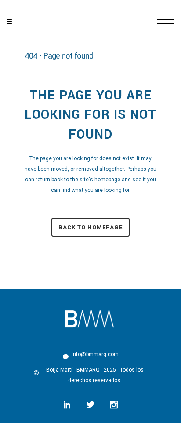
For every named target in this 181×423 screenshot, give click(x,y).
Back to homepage (90, 227)
